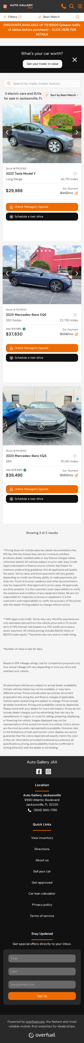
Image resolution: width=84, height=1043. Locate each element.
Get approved (42, 883)
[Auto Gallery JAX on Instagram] (46, 771)
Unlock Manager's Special (31, 207)
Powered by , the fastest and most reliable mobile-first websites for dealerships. (42, 1024)
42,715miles (69, 179)
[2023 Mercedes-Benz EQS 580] (42, 415)
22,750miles (69, 320)
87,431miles (69, 461)
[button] (64, 6)
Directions (42, 849)
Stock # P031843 (16, 309)
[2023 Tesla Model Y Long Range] (42, 133)
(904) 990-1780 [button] (45, 810)
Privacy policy (42, 905)
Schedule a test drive (29, 216)
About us (42, 860)
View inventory (42, 838)
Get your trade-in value (42, 64)
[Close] (74, 60)
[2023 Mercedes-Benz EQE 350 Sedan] (42, 274)
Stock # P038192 (16, 450)
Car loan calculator (42, 894)
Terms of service (42, 916)
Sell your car (42, 871)
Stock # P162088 (16, 168)
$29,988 (14, 191)
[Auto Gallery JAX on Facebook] (37, 771)
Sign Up (42, 996)
